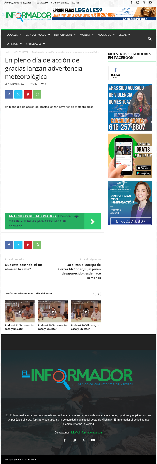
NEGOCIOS (104, 34)
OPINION (12, 43)
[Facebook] (131, 3)
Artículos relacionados (19, 293)
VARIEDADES (33, 43)
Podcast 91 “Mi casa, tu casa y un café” (19, 327)
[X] (143, 3)
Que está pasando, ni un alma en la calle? (23, 267)
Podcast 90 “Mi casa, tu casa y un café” (52, 327)
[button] (149, 39)
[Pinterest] (28, 94)
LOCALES (12, 34)
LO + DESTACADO (36, 34)
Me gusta (115, 69)
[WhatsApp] (37, 94)
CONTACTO (42, 2)
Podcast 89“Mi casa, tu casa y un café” (85, 327)
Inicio (7, 52)
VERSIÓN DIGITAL (60, 2)
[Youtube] (150, 3)
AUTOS (75, 2)
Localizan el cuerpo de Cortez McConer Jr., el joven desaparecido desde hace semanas (79, 271)
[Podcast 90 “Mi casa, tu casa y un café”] (53, 311)
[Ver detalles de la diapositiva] (130, 156)
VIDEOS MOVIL (21, 52)
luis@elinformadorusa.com (87, 432)
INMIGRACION (63, 34)
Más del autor (44, 293)
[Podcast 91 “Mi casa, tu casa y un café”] (20, 311)
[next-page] (99, 294)
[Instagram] (137, 3)
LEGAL (123, 34)
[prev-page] (94, 294)
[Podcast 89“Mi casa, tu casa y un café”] (86, 311)
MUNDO (85, 34)
